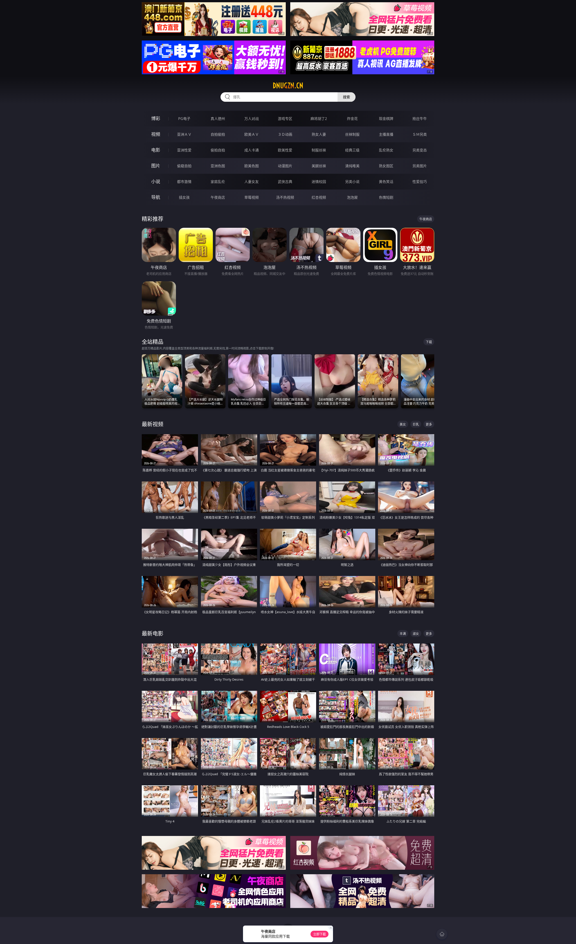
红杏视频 (319, 197)
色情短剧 (386, 197)
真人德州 (218, 118)
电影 (155, 150)
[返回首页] (441, 934)
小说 (155, 181)
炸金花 (352, 118)
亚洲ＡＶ (184, 134)
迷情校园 (319, 181)
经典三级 (352, 150)
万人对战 (251, 118)
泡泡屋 (352, 197)
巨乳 (416, 424)
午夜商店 (218, 197)
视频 (155, 134)
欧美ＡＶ (251, 134)
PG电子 (184, 118)
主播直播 (386, 134)
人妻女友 (251, 181)
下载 (429, 342)
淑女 (416, 633)
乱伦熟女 (386, 150)
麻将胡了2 (318, 118)
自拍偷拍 (218, 134)
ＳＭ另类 (419, 134)
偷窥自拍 (184, 165)
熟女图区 (386, 165)
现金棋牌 (386, 118)
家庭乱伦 (218, 181)
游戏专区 (285, 118)
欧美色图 (251, 165)
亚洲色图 (218, 165)
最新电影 (152, 633)
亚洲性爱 (184, 150)
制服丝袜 (319, 150)
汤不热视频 (285, 197)
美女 (403, 424)
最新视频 (152, 424)
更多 (429, 424)
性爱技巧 (419, 181)
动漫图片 (285, 165)
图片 (155, 166)
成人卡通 (251, 150)
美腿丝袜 (319, 165)
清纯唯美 (352, 165)
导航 (155, 197)
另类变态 (419, 150)
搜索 (346, 97)
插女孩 (184, 197)
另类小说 (352, 181)
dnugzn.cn (288, 85)
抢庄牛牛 (419, 118)
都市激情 (184, 181)
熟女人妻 (319, 134)
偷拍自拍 (218, 150)
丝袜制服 (352, 134)
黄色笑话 (386, 181)
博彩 (155, 118)
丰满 (403, 633)
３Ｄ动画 (285, 134)
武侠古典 (285, 181)
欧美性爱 (285, 150)
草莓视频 (251, 197)
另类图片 (419, 165)
